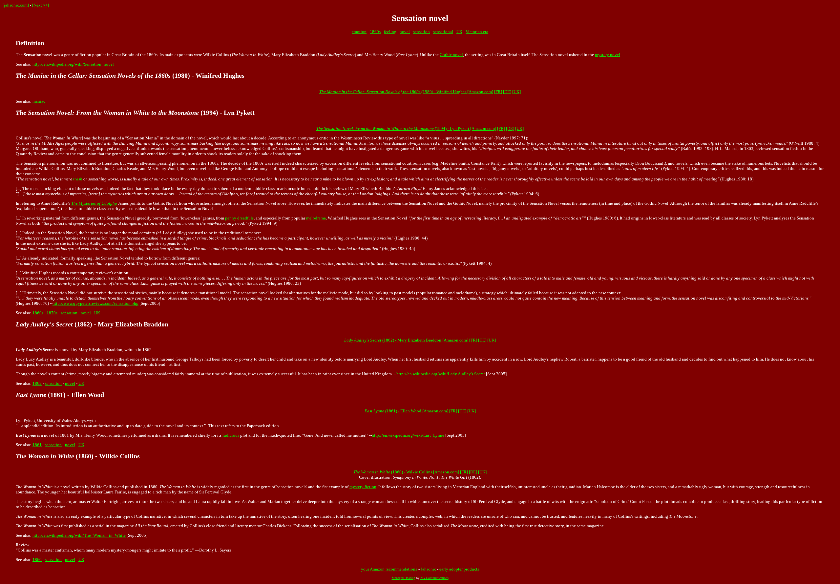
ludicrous (230, 435)
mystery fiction (362, 486)
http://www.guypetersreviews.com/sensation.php (95, 303)
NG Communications (434, 578)
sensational (443, 31)
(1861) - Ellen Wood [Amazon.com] (406, 410)
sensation (421, 31)
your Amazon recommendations (389, 569)
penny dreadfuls (239, 218)
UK (459, 31)
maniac (38, 101)
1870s (52, 312)
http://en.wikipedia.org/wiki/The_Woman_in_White (79, 535)
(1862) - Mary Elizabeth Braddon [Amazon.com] (406, 340)
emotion (359, 31)
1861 (37, 444)
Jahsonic (428, 569)
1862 (37, 383)
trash (77, 179)
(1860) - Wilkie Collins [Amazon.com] (406, 471)
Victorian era (477, 31)
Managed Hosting (403, 578)
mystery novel (607, 54)
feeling (390, 31)
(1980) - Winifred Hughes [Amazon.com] (406, 91)
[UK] (516, 91)
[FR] (498, 91)
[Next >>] (40, 5)
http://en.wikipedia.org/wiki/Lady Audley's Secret (440, 373)
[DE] (507, 91)
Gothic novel (451, 54)
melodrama (316, 218)
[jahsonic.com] (16, 5)
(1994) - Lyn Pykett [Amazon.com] (406, 128)
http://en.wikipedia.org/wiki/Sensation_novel (73, 64)
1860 (37, 559)
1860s (375, 31)
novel (405, 31)
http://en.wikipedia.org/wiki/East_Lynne (408, 435)
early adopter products (459, 569)
